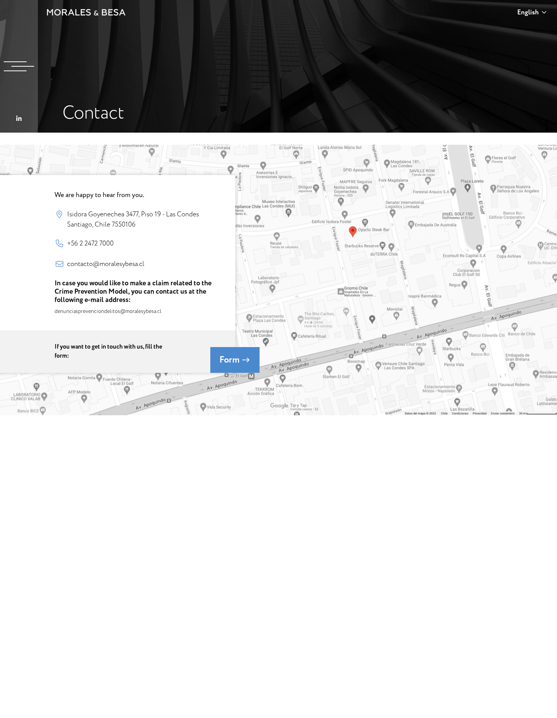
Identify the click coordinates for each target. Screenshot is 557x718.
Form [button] (230, 360)
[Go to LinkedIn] (19, 119)
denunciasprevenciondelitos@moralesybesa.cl (108, 311)
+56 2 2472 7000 (90, 243)
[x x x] (19, 66)
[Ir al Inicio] (86, 12)
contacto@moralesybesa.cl (105, 263)
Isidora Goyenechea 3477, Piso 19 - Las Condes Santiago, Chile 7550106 (133, 219)
